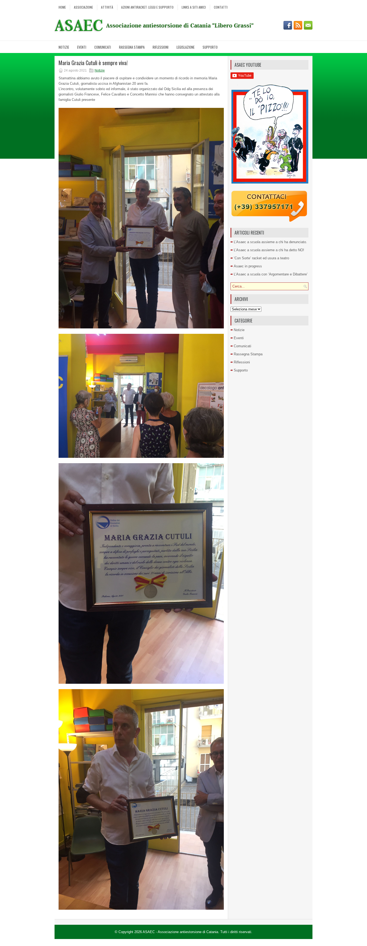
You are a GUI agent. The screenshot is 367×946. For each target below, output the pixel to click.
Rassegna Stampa (132, 47)
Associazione (83, 7)
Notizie (64, 47)
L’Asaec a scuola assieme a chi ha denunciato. (270, 242)
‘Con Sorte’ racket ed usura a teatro (261, 258)
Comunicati (102, 47)
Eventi (81, 47)
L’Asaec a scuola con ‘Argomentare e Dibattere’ (271, 274)
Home (62, 7)
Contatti (221, 7)
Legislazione (186, 47)
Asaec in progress (248, 266)
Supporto (210, 47)
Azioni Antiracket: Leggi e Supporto (147, 7)
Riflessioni (160, 47)
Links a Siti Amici (194, 7)
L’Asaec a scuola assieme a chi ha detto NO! (269, 250)
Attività (107, 7)
